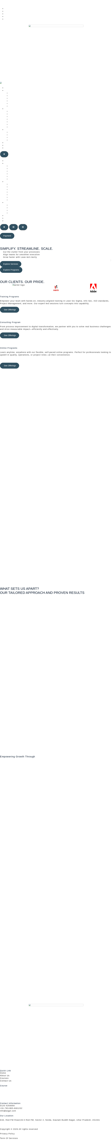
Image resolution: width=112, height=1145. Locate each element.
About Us (9, 145)
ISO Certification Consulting (23, 95)
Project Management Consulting (25, 101)
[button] (1, 260)
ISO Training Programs (20, 119)
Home (7, 88)
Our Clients (10, 129)
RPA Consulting (17, 106)
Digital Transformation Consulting (26, 103)
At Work (13, 135)
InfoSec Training (17, 122)
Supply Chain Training (20, 127)
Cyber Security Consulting (22, 98)
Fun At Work (15, 140)
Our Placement (16, 137)
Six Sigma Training (18, 111)
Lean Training (16, 114)
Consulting (9, 90)
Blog (6, 142)
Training (8, 109)
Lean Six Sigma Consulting (23, 93)
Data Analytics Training (21, 124)
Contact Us (10, 148)
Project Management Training (24, 116)
